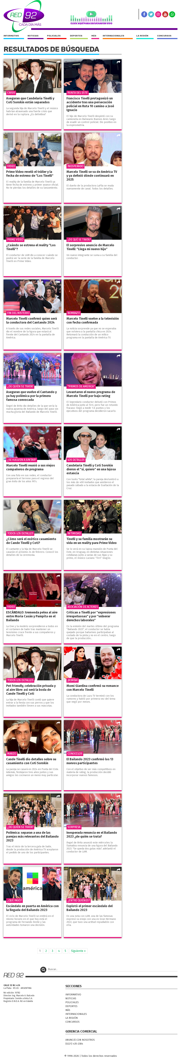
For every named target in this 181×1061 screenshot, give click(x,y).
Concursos (164, 35)
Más (93, 35)
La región (142, 35)
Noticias (33, 35)
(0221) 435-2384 (74, 1043)
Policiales (54, 35)
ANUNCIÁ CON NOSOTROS (80, 1039)
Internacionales (113, 35)
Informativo (11, 35)
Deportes (76, 35)
